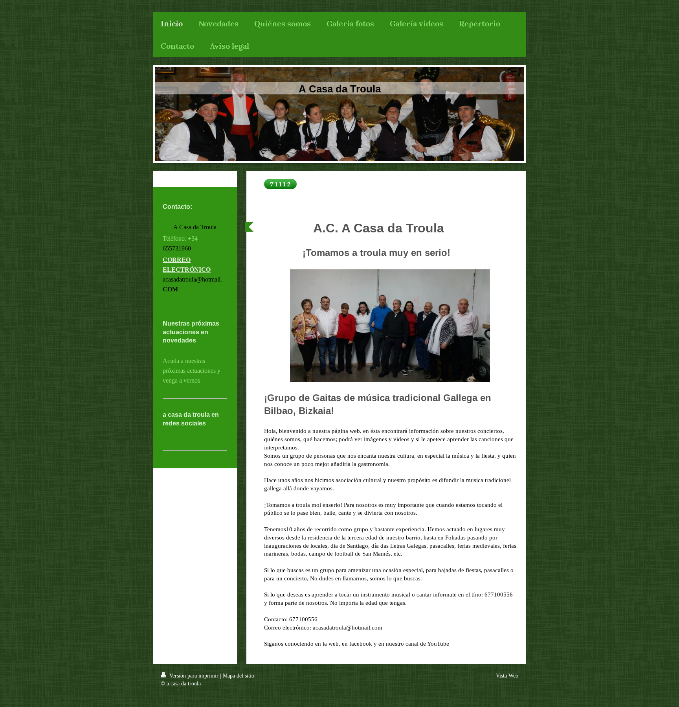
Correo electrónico (187, 264)
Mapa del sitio (238, 675)
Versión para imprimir (194, 675)
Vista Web (507, 675)
